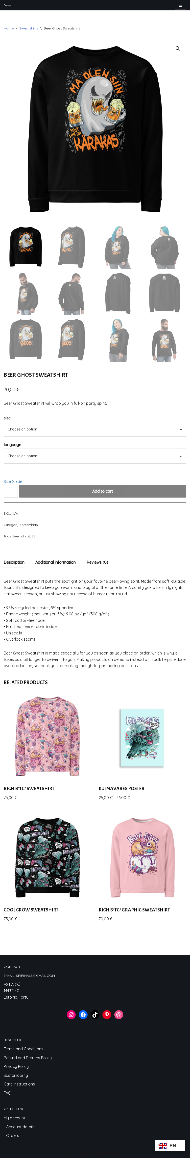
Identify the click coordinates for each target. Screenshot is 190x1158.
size (7, 417)
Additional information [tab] (55, 562)
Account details (20, 1126)
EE (33, 536)
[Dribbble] (118, 1014)
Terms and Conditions (23, 1048)
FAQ (7, 1092)
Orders (12, 1135)
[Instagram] (71, 1014)
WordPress (112, 1152)
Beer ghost (21, 536)
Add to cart (102, 491)
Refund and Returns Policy (28, 1057)
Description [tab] (14, 562)
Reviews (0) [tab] (97, 562)
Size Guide (13, 481)
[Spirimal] (8, 5)
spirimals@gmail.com (35, 975)
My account (14, 1117)
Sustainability (16, 1075)
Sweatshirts (28, 28)
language (12, 444)
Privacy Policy (16, 1066)
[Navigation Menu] (180, 5)
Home (9, 28)
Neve (73, 1152)
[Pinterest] (106, 1014)
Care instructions (19, 1084)
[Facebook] (83, 1014)
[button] (177, 48)
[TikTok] (95, 1014)
